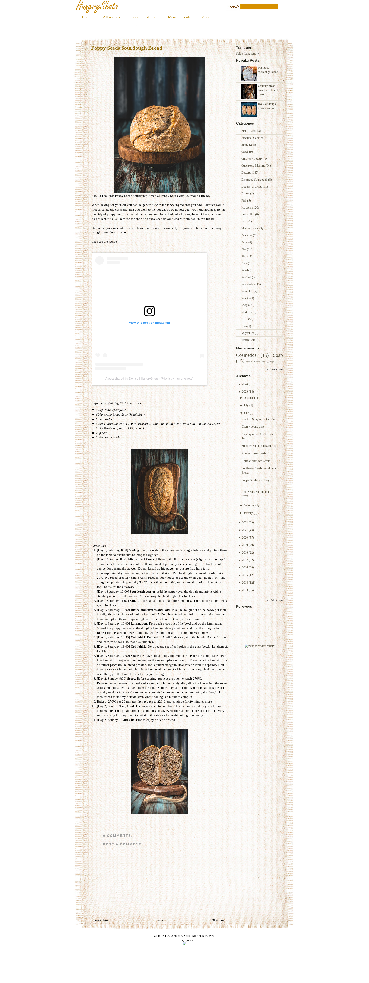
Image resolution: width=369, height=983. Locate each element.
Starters (246, 312)
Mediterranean (250, 228)
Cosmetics (246, 355)
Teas (244, 326)
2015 (245, 575)
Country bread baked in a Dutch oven (268, 90)
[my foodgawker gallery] (260, 645)
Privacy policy (184, 940)
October (248, 397)
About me (209, 17)
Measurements (179, 17)
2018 (245, 552)
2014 (245, 582)
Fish (244, 200)
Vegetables (248, 333)
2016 (245, 567)
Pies (244, 249)
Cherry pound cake (253, 426)
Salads (245, 270)
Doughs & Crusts (252, 186)
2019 (245, 545)
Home (86, 17)
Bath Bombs (252, 361)
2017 (245, 560)
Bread (245, 144)
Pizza (245, 256)
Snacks (245, 298)
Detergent (267, 361)
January (248, 513)
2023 (245, 391)
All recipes (111, 17)
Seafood (246, 277)
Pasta (244, 242)
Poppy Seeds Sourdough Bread (126, 48)
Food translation (144, 17)
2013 (245, 590)
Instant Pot (248, 214)
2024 (245, 384)
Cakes (245, 151)
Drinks (245, 193)
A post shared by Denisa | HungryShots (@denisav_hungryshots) (149, 378)
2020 (245, 537)
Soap (278, 355)
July (246, 405)
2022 (245, 522)
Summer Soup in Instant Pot (259, 445)
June (246, 413)
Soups (245, 305)
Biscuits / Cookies (252, 137)
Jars (244, 221)
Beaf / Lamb (249, 130)
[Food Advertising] (184, 944)
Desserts (246, 172)
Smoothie (247, 291)
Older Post (218, 920)
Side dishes (248, 284)
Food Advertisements (276, 369)
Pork (244, 263)
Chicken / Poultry (252, 158)
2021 (245, 530)
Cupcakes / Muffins (253, 165)
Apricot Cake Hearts (254, 453)
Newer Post (101, 920)
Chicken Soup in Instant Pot (258, 419)
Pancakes (247, 235)
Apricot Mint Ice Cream (256, 461)
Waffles (246, 340)
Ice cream (247, 207)
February (249, 505)
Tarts (244, 319)
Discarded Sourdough (254, 179)
